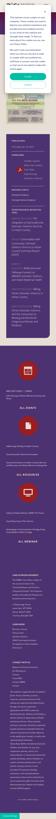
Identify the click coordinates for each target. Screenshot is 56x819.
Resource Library (19, 629)
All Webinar (28, 541)
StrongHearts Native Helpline (25, 644)
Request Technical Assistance (25, 667)
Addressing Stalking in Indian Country (22, 446)
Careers (15, 674)
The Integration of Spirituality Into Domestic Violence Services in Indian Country (27, 224)
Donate (15, 685)
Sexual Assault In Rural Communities (22, 454)
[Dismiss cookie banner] (45, 12)
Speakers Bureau (19, 636)
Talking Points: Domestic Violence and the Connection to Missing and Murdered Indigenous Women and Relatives (26, 316)
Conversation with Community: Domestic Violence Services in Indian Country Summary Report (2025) (26, 247)
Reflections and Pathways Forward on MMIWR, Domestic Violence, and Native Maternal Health (27, 274)
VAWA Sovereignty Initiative (24, 640)
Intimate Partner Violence (23, 200)
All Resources (28, 474)
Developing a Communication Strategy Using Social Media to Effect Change (25, 530)
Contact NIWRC (19, 682)
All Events (28, 408)
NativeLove (17, 647)
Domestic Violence (20, 195)
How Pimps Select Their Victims (19, 521)
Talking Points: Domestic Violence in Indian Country (27, 293)
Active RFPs (17, 678)
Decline (28, 84)
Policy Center (18, 633)
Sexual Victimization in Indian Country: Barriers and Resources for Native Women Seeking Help (26, 464)
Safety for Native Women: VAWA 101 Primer (25, 513)
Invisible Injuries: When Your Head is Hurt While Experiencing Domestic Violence (33, 169)
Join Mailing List (19, 671)
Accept (28, 76)
